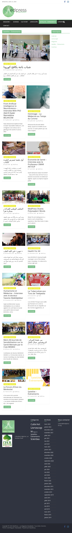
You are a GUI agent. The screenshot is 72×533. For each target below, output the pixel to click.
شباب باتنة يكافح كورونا (17, 67)
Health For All (34, 251)
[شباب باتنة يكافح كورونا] (26, 36)
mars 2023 (47, 424)
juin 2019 (47, 503)
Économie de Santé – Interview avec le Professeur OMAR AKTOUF (37, 163)
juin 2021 (47, 438)
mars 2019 (47, 512)
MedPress (19, 70)
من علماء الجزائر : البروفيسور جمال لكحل (37, 341)
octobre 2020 (48, 458)
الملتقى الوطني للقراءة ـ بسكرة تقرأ (13, 209)
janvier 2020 (47, 483)
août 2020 (47, 464)
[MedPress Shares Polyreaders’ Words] (38, 191)
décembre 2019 (48, 486)
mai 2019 (47, 506)
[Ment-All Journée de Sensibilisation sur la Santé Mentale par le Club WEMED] (13, 323)
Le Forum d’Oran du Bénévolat (13, 388)
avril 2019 (47, 509)
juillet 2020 (47, 466)
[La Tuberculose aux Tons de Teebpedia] (38, 274)
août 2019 (47, 498)
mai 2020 (47, 472)
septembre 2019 (49, 495)
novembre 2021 (48, 432)
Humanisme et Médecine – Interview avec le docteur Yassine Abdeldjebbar (13, 294)
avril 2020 (47, 475)
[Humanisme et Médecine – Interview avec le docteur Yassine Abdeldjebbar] (13, 274)
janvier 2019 (47, 517)
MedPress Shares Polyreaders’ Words (36, 209)
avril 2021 (47, 444)
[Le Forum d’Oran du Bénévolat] (13, 370)
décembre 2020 (48, 452)
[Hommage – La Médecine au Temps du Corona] (38, 86)
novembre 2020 (48, 455)
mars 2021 (47, 447)
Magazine (6, 22)
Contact (6, 25)
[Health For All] (38, 234)
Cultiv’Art (24, 22)
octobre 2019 (48, 492)
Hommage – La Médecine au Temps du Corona (37, 116)
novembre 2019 (48, 489)
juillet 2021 (47, 435)
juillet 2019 (47, 500)
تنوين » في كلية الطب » (13, 251)
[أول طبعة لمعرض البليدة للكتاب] (13, 143)
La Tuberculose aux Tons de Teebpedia (37, 292)
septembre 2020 (49, 461)
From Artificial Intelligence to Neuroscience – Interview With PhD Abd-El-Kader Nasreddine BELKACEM (12, 110)
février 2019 (47, 514)
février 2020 (47, 481)
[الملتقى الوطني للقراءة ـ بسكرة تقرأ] (13, 191)
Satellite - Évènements (9, 64)
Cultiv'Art (53, 36)
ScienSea (16, 22)
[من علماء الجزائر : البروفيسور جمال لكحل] (38, 323)
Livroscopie (34, 22)
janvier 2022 (47, 427)
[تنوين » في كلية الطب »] (13, 234)
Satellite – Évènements (48, 22)
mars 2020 (47, 478)
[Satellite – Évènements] (38, 370)
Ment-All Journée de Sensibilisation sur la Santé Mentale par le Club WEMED (13, 343)
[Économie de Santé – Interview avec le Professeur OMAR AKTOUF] (38, 143)
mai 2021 (47, 441)
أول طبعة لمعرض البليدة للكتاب (13, 160)
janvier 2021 (47, 449)
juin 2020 (47, 469)
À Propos (61, 22)
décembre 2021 (48, 430)
